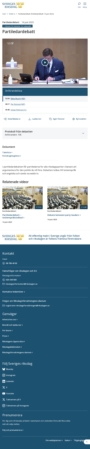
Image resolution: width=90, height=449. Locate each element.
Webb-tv (12, 14)
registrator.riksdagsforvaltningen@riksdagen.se (28, 305)
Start (4, 14)
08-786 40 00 (11, 263)
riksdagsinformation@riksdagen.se (22, 284)
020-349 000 (11, 279)
